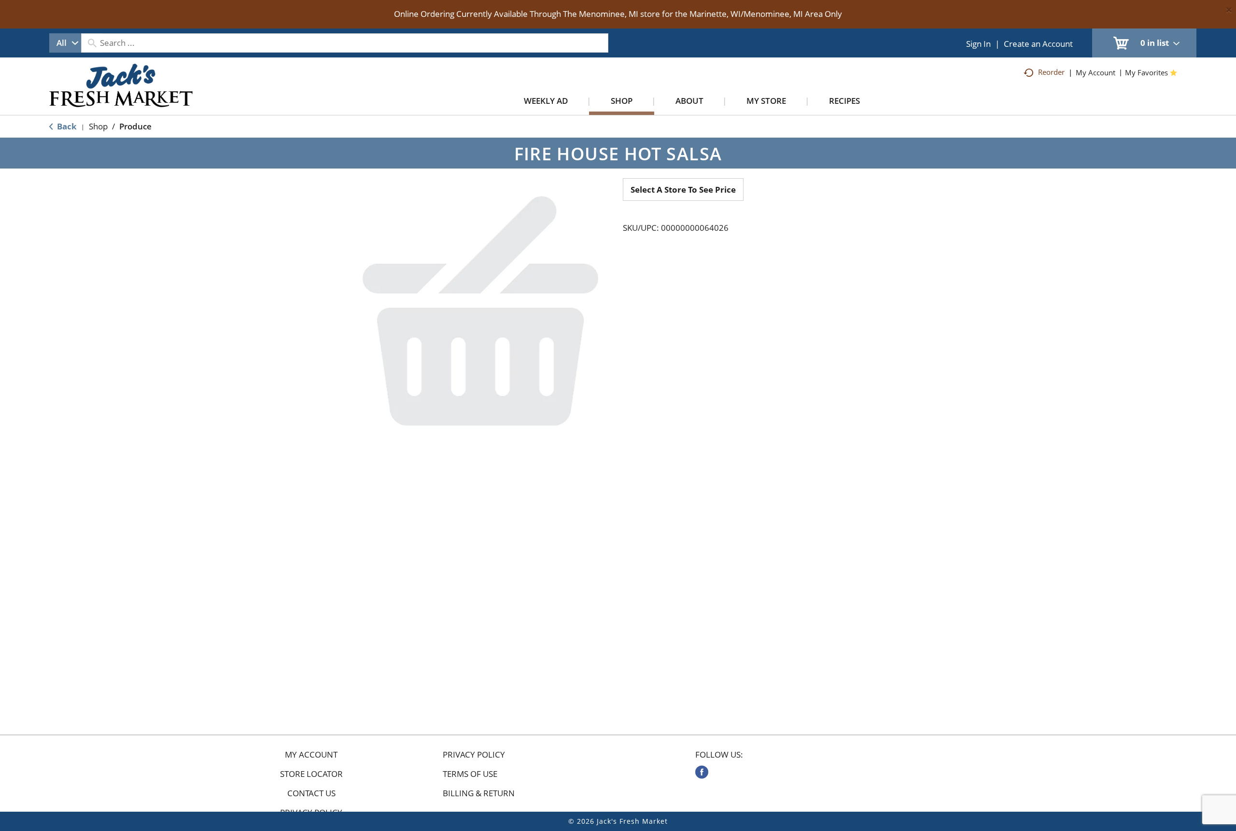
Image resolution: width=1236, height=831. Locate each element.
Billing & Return (479, 793)
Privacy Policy (474, 755)
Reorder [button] (1051, 72)
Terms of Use (470, 774)
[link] (701, 772)
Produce (135, 126)
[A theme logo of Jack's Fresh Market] (121, 95)
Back (66, 126)
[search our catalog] (91, 43)
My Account (311, 755)
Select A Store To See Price (683, 189)
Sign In (978, 43)
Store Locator (311, 774)
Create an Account (1038, 43)
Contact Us (311, 793)
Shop (98, 126)
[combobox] (65, 43)
